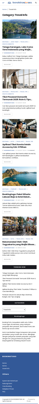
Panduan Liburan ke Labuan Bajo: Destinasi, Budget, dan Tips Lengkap (17, 296)
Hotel (12, 141)
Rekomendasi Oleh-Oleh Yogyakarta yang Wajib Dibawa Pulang (19, 244)
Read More (7, 64)
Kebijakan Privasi (8, 389)
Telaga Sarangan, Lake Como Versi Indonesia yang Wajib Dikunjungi (17, 50)
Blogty (29, 401)
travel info (6, 369)
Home (4, 363)
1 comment (31, 150)
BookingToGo (9, 53)
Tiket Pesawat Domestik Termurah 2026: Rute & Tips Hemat (16, 99)
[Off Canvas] (3, 2)
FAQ (3, 392)
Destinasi (5, 41)
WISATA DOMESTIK (8, 44)
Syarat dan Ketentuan (10, 381)
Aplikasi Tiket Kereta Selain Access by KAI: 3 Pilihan (16, 145)
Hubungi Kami (7, 384)
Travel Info (24, 41)
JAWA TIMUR (14, 41)
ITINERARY (14, 189)
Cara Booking (7, 386)
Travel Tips (24, 91)
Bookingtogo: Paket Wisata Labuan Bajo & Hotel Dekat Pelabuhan (16, 197)
